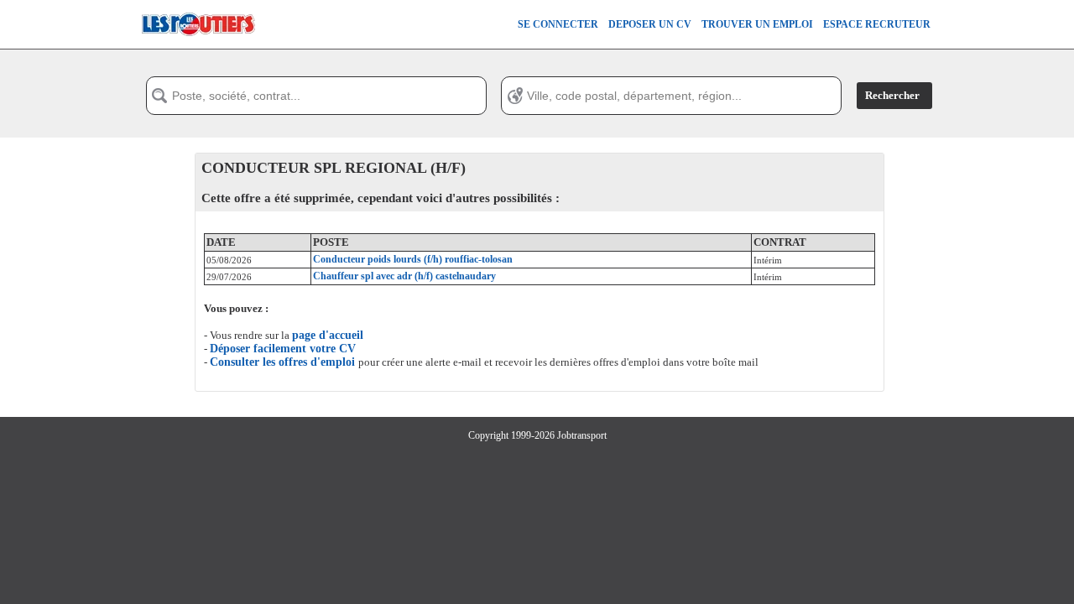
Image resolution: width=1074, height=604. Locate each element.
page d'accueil (327, 335)
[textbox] (316, 95)
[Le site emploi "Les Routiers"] (198, 45)
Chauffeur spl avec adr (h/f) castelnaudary (404, 276)
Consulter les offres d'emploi (284, 362)
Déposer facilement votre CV (283, 348)
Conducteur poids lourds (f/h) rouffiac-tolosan (413, 259)
